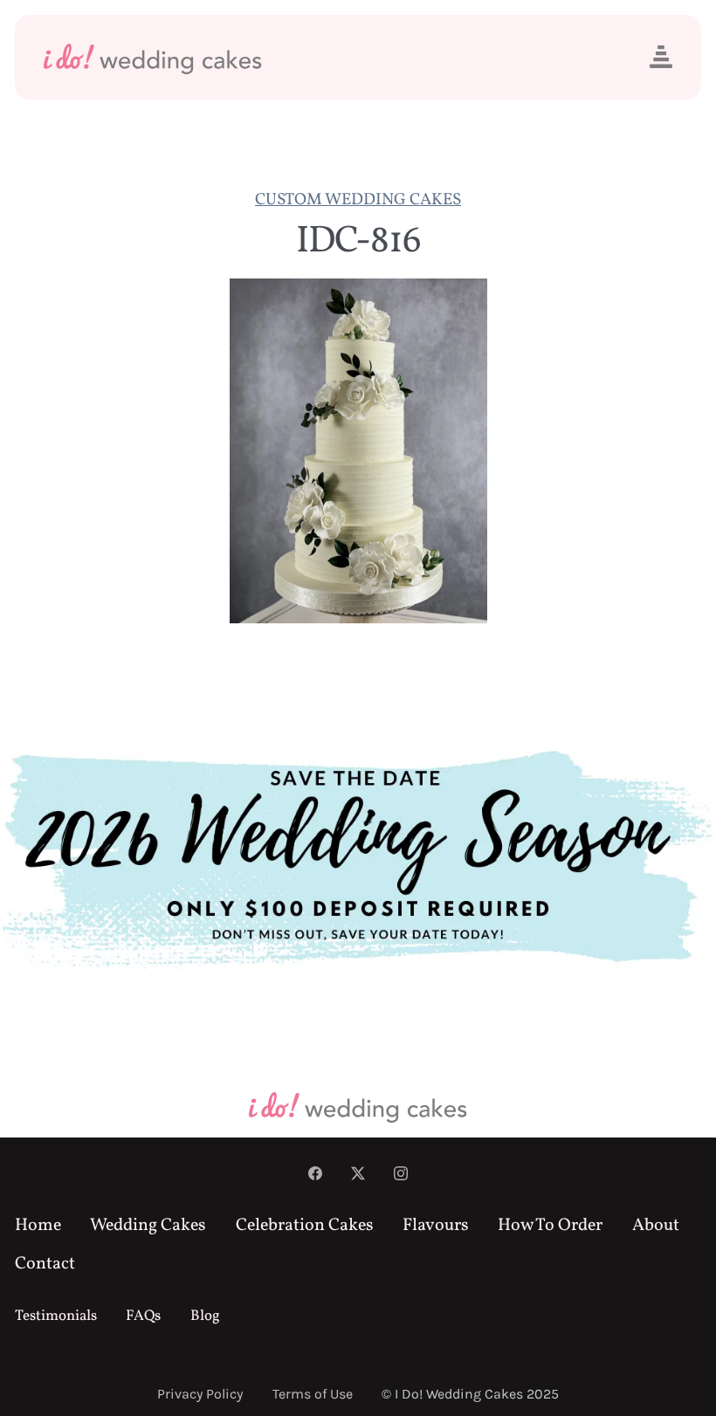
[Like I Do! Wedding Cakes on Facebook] (315, 1175)
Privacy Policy (200, 1393)
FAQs (143, 1316)
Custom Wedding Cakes (358, 200)
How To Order (550, 1225)
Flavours (436, 1225)
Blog (205, 1316)
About (655, 1225)
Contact (45, 1264)
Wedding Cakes (148, 1225)
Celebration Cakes (305, 1225)
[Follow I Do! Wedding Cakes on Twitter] (358, 1175)
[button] (661, 56)
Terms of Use (312, 1393)
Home (38, 1225)
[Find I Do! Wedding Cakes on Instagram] (401, 1175)
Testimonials (56, 1316)
